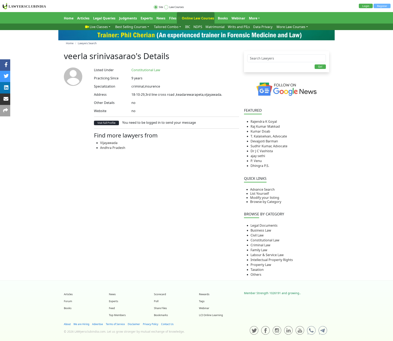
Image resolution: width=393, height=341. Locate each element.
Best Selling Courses (131, 27)
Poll (156, 301)
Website (100, 111)
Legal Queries (104, 18)
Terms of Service (115, 324)
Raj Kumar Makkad (265, 126)
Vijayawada (108, 143)
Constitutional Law (265, 240)
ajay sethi (258, 156)
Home (68, 18)
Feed (112, 308)
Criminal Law (260, 245)
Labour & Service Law (267, 255)
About (67, 324)
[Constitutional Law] (162, 70)
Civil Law (257, 235)
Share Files (160, 308)
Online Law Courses (197, 18)
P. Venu (256, 161)
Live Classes (99, 27)
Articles (83, 18)
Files (172, 18)
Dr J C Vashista (262, 151)
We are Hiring (81, 324)
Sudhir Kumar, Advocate (269, 146)
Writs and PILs (239, 27)
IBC (187, 27)
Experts (147, 18)
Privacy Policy (150, 324)
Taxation (257, 269)
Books (223, 18)
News (160, 18)
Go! (320, 66)
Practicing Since (106, 78)
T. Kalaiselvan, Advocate (269, 136)
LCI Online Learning (211, 315)
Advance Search (262, 189)
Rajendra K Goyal (264, 121)
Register (382, 6)
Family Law (259, 250)
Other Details (104, 102)
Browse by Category (265, 201)
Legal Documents (264, 225)
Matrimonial (215, 27)
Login (365, 6)
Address (100, 94)
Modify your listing (264, 197)
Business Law (261, 230)
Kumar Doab (260, 131)
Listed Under (104, 70)
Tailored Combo (166, 27)
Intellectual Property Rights (272, 260)
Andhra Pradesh (112, 147)
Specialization (104, 86)
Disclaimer (134, 324)
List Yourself (259, 193)
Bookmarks (161, 315)
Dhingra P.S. (260, 165)
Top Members (117, 315)
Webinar (238, 18)
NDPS (197, 27)
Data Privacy (262, 27)
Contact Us (167, 324)
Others (256, 274)
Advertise (97, 324)
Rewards (204, 294)
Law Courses (176, 7)
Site (161, 7)
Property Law (261, 264)
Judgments (128, 18)
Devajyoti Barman (264, 141)
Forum (68, 301)
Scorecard (160, 294)
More (253, 18)
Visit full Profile (106, 123)
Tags (201, 301)
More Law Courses (291, 27)
